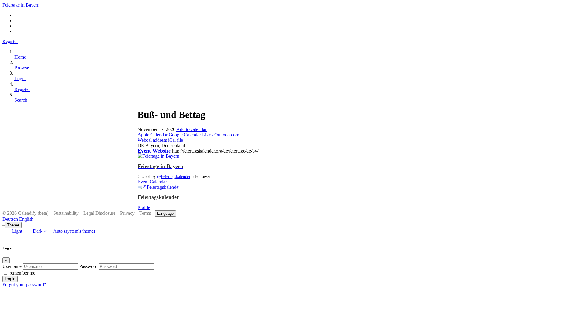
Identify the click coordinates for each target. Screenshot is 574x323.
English (26, 219)
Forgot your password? (24, 284)
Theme (13, 225)
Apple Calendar (152, 134)
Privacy (127, 213)
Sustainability (66, 213)
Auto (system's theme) (69, 231)
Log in (10, 279)
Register (10, 41)
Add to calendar (191, 129)
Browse (21, 67)
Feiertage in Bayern (20, 4)
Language (165, 213)
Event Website (155, 151)
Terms (145, 213)
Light (17, 231)
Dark (37, 231)
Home (20, 57)
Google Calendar (185, 134)
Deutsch (10, 219)
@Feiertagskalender (173, 176)
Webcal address (152, 140)
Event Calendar (152, 181)
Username (12, 266)
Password (88, 266)
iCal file (175, 140)
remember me (22, 272)
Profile (144, 207)
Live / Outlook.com (220, 134)
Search (20, 100)
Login (20, 78)
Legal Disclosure (99, 213)
